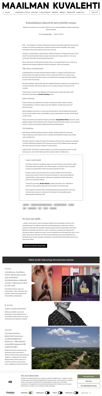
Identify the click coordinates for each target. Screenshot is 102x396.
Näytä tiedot (84, 393)
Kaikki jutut (80, 12)
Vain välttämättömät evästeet (89, 386)
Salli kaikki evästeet (88, 376)
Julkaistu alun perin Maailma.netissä (41, 205)
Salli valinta (89, 381)
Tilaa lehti (94, 12)
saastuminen (32, 208)
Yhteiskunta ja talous (22, 12)
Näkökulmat (71, 12)
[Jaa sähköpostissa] (59, 41)
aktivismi (26, 205)
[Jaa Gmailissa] (48, 41)
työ (40, 208)
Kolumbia (53, 208)
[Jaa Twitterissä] (43, 41)
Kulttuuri (34, 12)
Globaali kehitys (45, 12)
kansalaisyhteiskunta (60, 205)
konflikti (71, 205)
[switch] (47, 393)
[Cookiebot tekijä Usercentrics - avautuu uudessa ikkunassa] (10, 393)
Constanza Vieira (47, 34)
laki (24, 208)
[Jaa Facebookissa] (54, 41)
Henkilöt (63, 12)
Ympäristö (55, 12)
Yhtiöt (45, 208)
